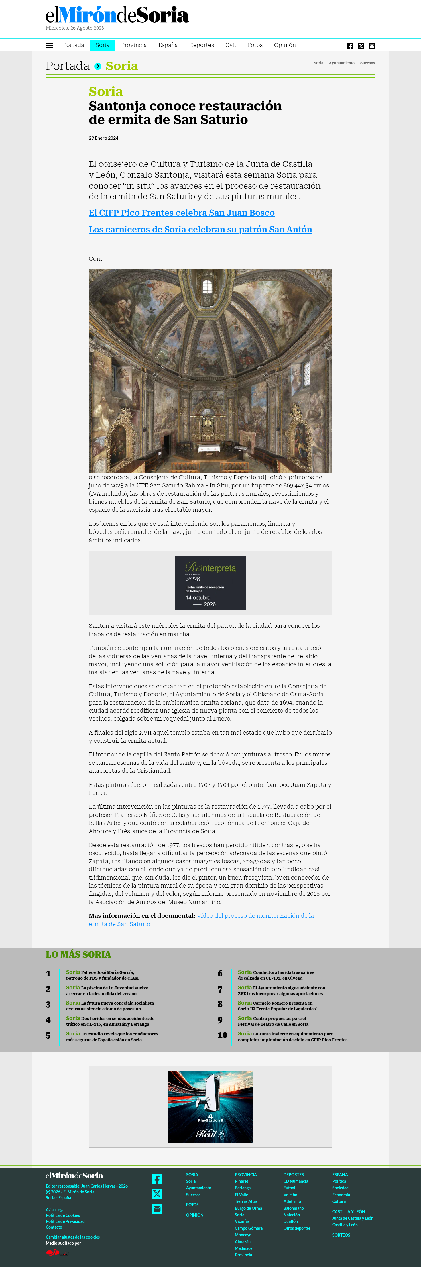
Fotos (255, 45)
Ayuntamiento (342, 63)
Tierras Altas (246, 1201)
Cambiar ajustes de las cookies (73, 1237)
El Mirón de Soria (117, 15)
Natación (292, 1214)
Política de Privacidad (65, 1221)
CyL (230, 45)
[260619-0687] (210, 582)
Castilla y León (348, 1211)
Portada (73, 45)
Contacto (54, 1227)
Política (339, 1181)
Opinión (285, 45)
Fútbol (289, 1187)
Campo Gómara (249, 1228)
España (168, 45)
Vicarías (242, 1221)
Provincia (134, 45)
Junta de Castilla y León (352, 1218)
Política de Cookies (63, 1215)
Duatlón (291, 1221)
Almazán (243, 1241)
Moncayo (243, 1234)
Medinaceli (245, 1248)
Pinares (241, 1181)
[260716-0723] (210, 1106)
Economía (341, 1194)
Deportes (201, 45)
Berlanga (243, 1187)
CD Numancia (296, 1181)
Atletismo (292, 1201)
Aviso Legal (56, 1209)
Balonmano (294, 1208)
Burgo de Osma (248, 1208)
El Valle (241, 1194)
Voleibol (291, 1194)
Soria (103, 45)
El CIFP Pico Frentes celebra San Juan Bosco (182, 213)
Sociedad (340, 1187)
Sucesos (367, 63)
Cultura (339, 1201)
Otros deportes (297, 1228)
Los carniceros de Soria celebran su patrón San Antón (200, 229)
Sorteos (341, 1235)
